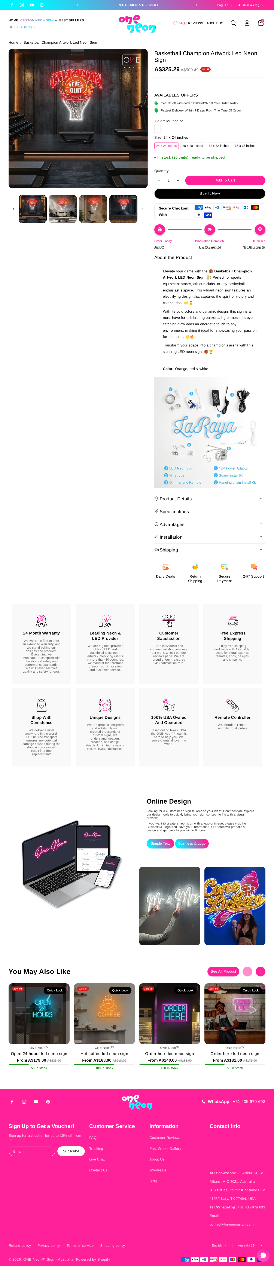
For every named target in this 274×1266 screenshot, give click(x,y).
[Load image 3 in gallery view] (93, 209)
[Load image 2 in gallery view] (63, 209)
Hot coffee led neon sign (104, 1053)
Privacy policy (48, 1246)
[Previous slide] (78, 5)
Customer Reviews (164, 1138)
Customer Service (112, 1126)
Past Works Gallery (165, 1149)
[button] (38, 20)
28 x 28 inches (193, 146)
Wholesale (158, 1170)
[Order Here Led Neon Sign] (169, 1013)
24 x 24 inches (167, 146)
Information (164, 1126)
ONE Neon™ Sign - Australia (48, 1259)
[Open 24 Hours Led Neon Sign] (39, 1013)
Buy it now (210, 193)
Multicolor (157, 129)
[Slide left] (13, 209)
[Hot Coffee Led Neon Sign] (104, 1013)
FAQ (93, 1138)
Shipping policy (112, 1246)
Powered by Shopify (93, 1259)
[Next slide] (196, 5)
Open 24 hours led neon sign (39, 1053)
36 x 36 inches (246, 146)
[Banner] (210, 432)
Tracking (96, 1149)
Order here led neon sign (169, 1053)
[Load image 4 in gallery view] (123, 209)
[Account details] (247, 23)
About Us (156, 1159)
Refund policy (20, 1246)
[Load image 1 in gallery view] (33, 209)
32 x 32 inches (220, 146)
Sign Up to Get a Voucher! (41, 1126)
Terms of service (80, 1246)
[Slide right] (143, 209)
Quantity (161, 171)
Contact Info (225, 1126)
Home (13, 42)
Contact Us (98, 1170)
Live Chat (97, 1159)
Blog (153, 1181)
